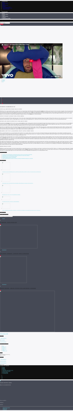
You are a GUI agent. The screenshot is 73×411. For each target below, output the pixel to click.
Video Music (5, 5)
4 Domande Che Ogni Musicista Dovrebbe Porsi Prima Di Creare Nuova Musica (15, 155)
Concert (3, 218)
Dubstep (3, 79)
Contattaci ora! (6, 7)
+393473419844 (3, 361)
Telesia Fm (4, 1)
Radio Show (5, 3)
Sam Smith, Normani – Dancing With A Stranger (14, 253)
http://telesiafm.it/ (3, 338)
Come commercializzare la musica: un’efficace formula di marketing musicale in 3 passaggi (17, 158)
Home (3, 367)
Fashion (3, 80)
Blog (3, 2)
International (4, 249)
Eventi (4, 6)
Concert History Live (7, 370)
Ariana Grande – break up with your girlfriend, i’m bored (18, 288)
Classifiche (5, 373)
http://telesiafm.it (3, 359)
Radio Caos (5, 408)
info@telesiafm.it (3, 341)
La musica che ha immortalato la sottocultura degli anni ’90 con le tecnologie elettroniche (17, 154)
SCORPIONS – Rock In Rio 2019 (8, 222)
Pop (2, 81)
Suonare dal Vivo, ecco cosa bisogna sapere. (9, 156)
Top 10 (3, 4)
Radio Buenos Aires (6, 407)
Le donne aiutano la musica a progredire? (9, 157)
